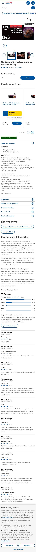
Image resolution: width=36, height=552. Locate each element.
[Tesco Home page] (9, 3)
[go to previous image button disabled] (4, 55)
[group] (12, 108)
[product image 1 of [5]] (18, 32)
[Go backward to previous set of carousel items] (28, 132)
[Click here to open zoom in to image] (5, 45)
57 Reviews (18, 67)
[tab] (11, 55)
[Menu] (3, 3)
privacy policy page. (7, 517)
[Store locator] (33, 3)
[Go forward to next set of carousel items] (32, 132)
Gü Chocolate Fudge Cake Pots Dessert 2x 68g (11, 104)
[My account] (28, 3)
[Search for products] (33, 7)
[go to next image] (32, 55)
